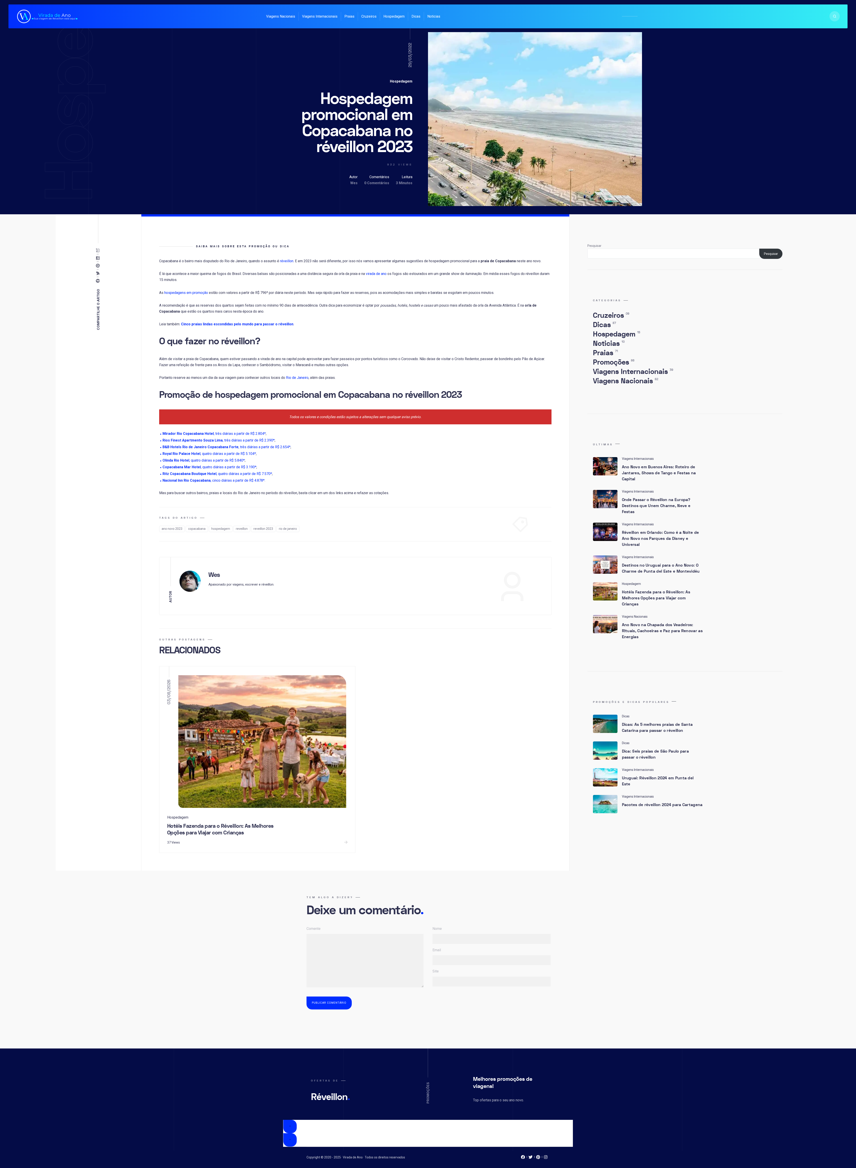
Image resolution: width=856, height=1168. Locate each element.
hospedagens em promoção (186, 293)
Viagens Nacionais (280, 16)
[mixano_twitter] (530, 1158)
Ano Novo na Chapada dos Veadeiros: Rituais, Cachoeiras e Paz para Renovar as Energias (662, 631)
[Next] (290, 1140)
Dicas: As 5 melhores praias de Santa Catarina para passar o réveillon (657, 727)
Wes (354, 183)
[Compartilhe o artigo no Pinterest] (99, 265)
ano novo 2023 (172, 528)
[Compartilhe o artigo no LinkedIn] (99, 258)
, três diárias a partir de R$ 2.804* (214, 433)
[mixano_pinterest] (538, 1158)
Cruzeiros (369, 16)
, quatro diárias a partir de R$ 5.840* (204, 460)
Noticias (433, 16)
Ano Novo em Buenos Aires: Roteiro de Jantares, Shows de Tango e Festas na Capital (659, 473)
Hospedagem (394, 16)
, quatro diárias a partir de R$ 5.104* (209, 454)
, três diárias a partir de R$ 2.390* (219, 440)
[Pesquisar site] (834, 16)
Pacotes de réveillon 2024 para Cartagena (662, 805)
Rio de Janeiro (297, 378)
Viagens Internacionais (319, 16)
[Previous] (290, 1126)
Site (435, 971)
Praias (349, 16)
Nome (437, 929)
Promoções (613, 362)
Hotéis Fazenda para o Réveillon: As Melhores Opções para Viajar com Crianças (220, 829)
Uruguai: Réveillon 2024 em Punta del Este (658, 781)
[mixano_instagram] (545, 1158)
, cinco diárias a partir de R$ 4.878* (214, 480)
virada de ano (376, 274)
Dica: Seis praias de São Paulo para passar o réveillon (655, 754)
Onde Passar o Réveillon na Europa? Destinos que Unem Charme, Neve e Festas (656, 506)
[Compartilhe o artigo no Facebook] (99, 281)
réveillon (286, 261)
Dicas (416, 16)
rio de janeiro (288, 528)
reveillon (242, 528)
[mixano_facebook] (523, 1158)
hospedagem (220, 528)
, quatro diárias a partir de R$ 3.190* (209, 467)
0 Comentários (376, 183)
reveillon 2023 (263, 528)
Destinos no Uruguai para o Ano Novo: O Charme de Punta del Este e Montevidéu (661, 568)
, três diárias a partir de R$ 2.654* (226, 447)
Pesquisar (594, 246)
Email (436, 950)
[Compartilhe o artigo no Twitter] (99, 273)
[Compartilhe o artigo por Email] (99, 250)
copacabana (197, 528)
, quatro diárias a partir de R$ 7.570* (217, 474)
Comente (314, 929)
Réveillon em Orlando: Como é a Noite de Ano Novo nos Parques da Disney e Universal (660, 538)
